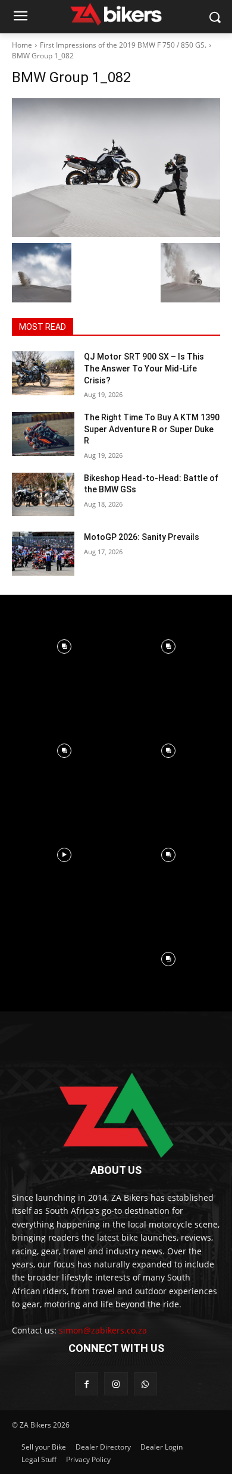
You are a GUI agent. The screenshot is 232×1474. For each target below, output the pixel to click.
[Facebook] (86, 1383)
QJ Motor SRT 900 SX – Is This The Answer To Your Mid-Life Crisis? (144, 368)
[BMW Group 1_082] (116, 167)
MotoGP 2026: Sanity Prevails (141, 537)
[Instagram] (115, 1383)
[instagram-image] (64, 647)
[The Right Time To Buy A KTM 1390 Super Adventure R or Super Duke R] (43, 434)
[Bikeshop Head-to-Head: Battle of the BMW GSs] (43, 495)
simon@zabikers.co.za (103, 1330)
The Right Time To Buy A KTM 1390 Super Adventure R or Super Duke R (152, 429)
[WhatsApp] (145, 1383)
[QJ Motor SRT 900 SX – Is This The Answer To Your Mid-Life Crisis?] (43, 373)
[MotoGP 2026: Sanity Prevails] (43, 554)
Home (22, 45)
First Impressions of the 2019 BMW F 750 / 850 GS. (123, 45)
